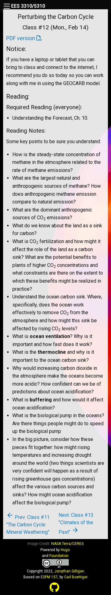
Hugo (65, 550)
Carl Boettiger (75, 577)
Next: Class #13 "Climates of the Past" (76, 523)
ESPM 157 (49, 577)
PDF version (20, 38)
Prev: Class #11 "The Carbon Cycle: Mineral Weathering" (28, 524)
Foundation (58, 556)
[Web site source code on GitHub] (54, 587)
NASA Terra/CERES (67, 543)
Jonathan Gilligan (69, 571)
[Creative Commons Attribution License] (55, 563)
